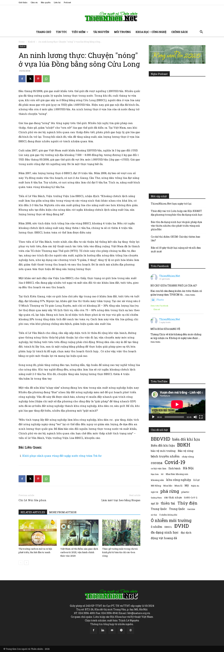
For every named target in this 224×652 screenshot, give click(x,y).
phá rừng (169, 491)
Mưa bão (167, 485)
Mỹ (187, 485)
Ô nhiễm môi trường (171, 520)
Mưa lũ (178, 485)
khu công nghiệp (178, 480)
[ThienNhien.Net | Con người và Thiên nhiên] (112, 16)
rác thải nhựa (173, 497)
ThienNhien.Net (169, 276)
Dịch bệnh (175, 468)
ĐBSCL (168, 526)
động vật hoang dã (164, 538)
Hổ (162, 474)
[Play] (153, 417)
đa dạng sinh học (164, 532)
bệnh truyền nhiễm (165, 456)
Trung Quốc (159, 509)
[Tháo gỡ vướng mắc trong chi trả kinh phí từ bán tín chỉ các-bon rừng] (121, 533)
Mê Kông (156, 485)
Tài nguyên (101, 32)
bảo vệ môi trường (163, 451)
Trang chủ (43, 32)
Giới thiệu (23, 2)
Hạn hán (155, 474)
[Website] (130, 630)
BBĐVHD (160, 439)
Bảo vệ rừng (185, 451)
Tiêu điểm (78, 32)
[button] (201, 32)
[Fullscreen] (201, 417)
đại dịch (186, 532)
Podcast (67, 2)
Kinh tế (31, 41)
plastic (185, 491)
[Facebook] (22, 78)
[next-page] (26, 562)
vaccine (191, 509)
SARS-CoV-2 (190, 497)
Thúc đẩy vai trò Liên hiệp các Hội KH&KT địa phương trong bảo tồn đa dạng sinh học (176, 212)
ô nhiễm (156, 526)
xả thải (154, 515)
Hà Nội (188, 468)
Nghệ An (195, 485)
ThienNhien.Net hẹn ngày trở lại (171, 203)
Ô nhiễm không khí (168, 514)
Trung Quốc (177, 509)
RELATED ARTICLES (33, 512)
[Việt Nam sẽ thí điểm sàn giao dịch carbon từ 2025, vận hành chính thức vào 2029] (79, 533)
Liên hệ (57, 2)
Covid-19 (175, 462)
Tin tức (61, 32)
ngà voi (154, 492)
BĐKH (183, 445)
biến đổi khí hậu (186, 439)
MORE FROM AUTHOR (62, 512)
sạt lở (154, 503)
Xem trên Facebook (159, 305)
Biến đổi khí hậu (163, 445)
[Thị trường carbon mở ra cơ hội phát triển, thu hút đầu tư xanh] (38, 533)
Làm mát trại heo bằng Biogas (120, 500)
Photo (160, 299)
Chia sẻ (156, 309)
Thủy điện (187, 503)
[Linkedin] (102, 630)
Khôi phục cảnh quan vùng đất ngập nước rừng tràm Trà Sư (62, 455)
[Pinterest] (38, 78)
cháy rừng (188, 456)
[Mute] (195, 417)
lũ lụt (196, 480)
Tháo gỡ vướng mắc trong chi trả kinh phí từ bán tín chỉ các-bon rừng (120, 552)
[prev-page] (21, 562)
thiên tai (168, 503)
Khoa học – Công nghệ (151, 32)
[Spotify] (121, 630)
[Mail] (111, 630)
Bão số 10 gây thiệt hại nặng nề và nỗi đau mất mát (176, 249)
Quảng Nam (156, 497)
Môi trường (122, 32)
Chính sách (179, 32)
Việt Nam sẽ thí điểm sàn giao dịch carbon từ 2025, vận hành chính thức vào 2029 (79, 552)
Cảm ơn (34, 2)
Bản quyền (46, 2)
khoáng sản (157, 480)
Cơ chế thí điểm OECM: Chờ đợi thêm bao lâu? (175, 238)
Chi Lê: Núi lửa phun (32, 500)
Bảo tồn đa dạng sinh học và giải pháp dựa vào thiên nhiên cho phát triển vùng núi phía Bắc (176, 225)
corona (156, 463)
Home (21, 41)
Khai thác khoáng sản (177, 474)
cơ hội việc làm (158, 468)
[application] (177, 404)
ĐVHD (181, 526)
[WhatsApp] (46, 78)
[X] (30, 78)
